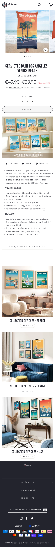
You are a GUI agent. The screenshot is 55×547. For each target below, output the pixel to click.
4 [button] (31, 56)
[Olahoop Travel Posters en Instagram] (21, 518)
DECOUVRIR (27, 325)
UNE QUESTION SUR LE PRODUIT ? (27, 247)
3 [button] (29, 56)
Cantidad (27, 96)
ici (44, 208)
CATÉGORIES (27, 482)
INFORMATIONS (27, 490)
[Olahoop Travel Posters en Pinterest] (31, 518)
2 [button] (27, 56)
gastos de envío (15, 87)
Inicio (26, 61)
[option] (28, 31)
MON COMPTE (27, 498)
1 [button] (24, 56)
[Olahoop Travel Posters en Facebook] (26, 518)
